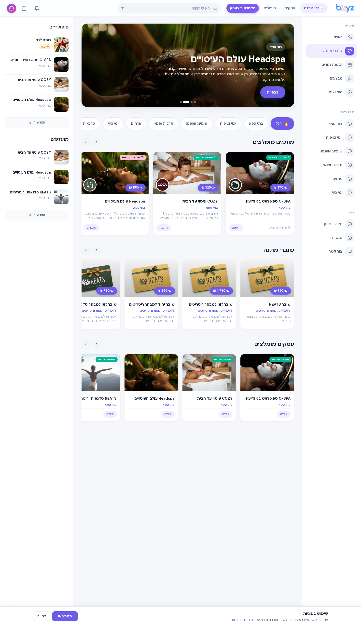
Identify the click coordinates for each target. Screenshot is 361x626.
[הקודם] (96, 142)
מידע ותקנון (333, 224)
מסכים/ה (65, 616)
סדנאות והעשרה (82, 123)
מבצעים (336, 78)
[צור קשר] (11, 8)
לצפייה (272, 92)
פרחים (337, 179)
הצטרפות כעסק (242, 8)
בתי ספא (335, 124)
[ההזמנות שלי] (24, 8)
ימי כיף (337, 192)
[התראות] (37, 8)
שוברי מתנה (313, 8)
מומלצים (335, 92)
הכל (282, 123)
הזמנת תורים (332, 64)
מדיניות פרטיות (242, 620)
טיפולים (270, 8)
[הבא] (86, 142)
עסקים (290, 8)
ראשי (338, 37)
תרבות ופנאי (332, 165)
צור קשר (335, 251)
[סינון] (122, 8)
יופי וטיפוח (334, 137)
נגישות (337, 238)
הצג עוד (39, 123)
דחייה (41, 616)
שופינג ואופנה (331, 151)
